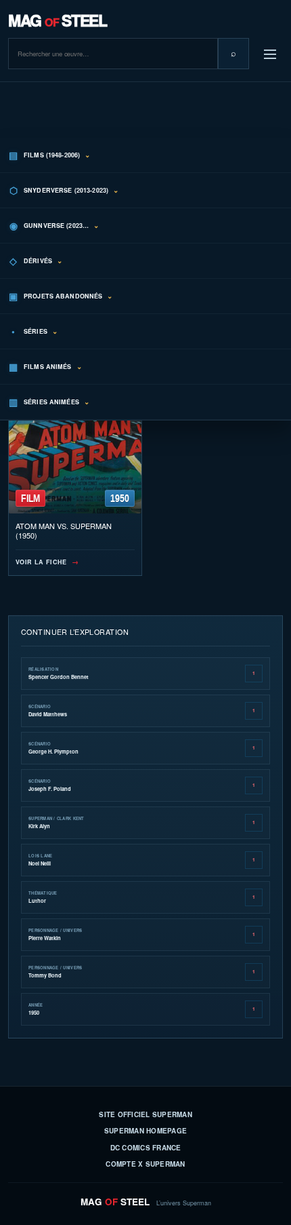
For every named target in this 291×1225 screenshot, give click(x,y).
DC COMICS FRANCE (145, 1147)
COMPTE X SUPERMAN (145, 1164)
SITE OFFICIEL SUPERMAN (145, 1114)
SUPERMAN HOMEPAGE (145, 1130)
